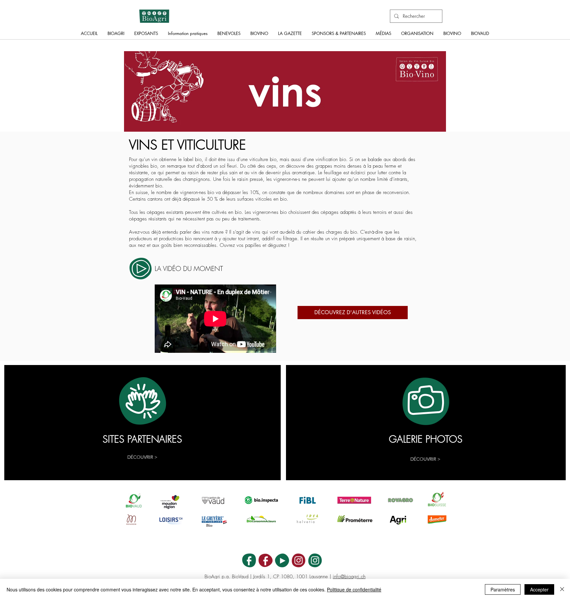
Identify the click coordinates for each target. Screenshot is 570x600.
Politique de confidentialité (354, 589)
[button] (116, 35)
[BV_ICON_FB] (265, 560)
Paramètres (503, 589)
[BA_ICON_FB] (249, 560)
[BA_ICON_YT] (282, 560)
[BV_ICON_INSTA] (298, 560)
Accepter (539, 589)
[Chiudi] (562, 589)
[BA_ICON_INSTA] (315, 560)
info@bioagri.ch (349, 576)
